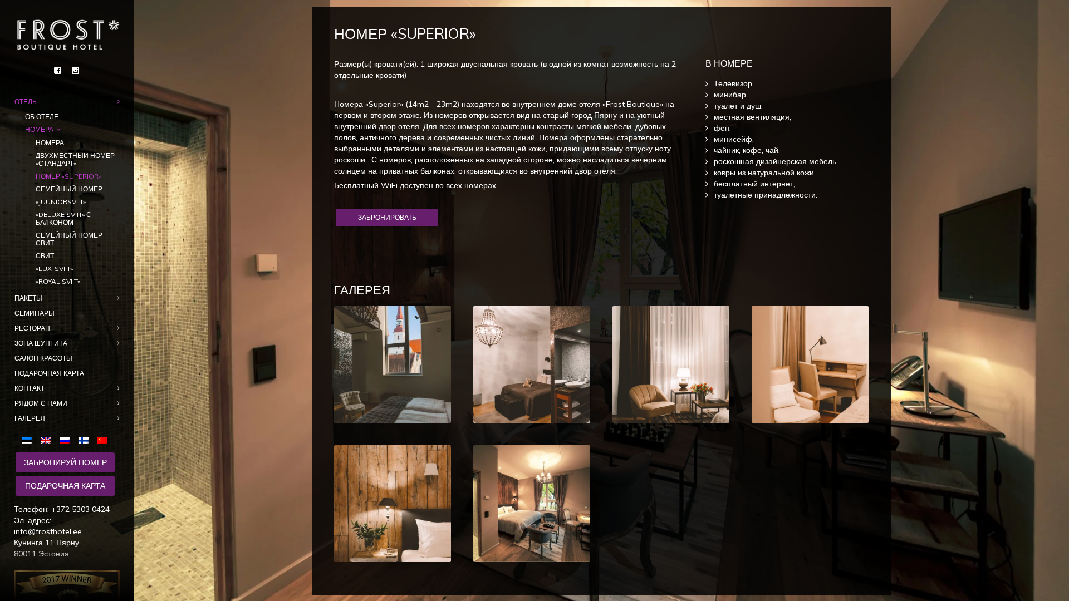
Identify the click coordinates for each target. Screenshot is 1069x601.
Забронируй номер (65, 462)
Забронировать (387, 217)
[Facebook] (57, 70)
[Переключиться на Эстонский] (29, 440)
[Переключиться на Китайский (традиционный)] (102, 440)
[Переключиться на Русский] (64, 440)
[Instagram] (75, 70)
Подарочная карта (65, 486)
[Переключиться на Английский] (45, 440)
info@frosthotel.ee (48, 531)
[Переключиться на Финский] (83, 440)
